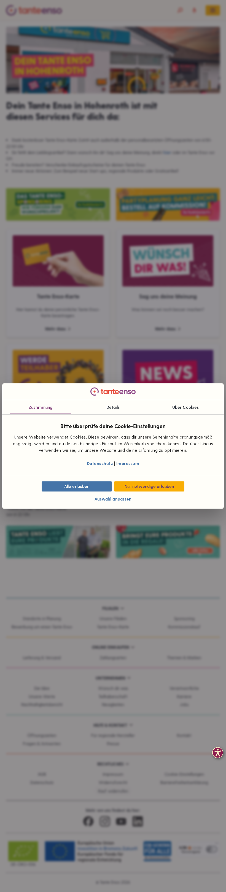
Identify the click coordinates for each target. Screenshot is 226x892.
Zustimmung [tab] (40, 407)
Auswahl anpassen (113, 499)
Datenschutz (100, 463)
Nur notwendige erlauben (149, 486)
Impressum (127, 463)
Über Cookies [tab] (185, 407)
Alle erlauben (76, 486)
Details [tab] (113, 407)
